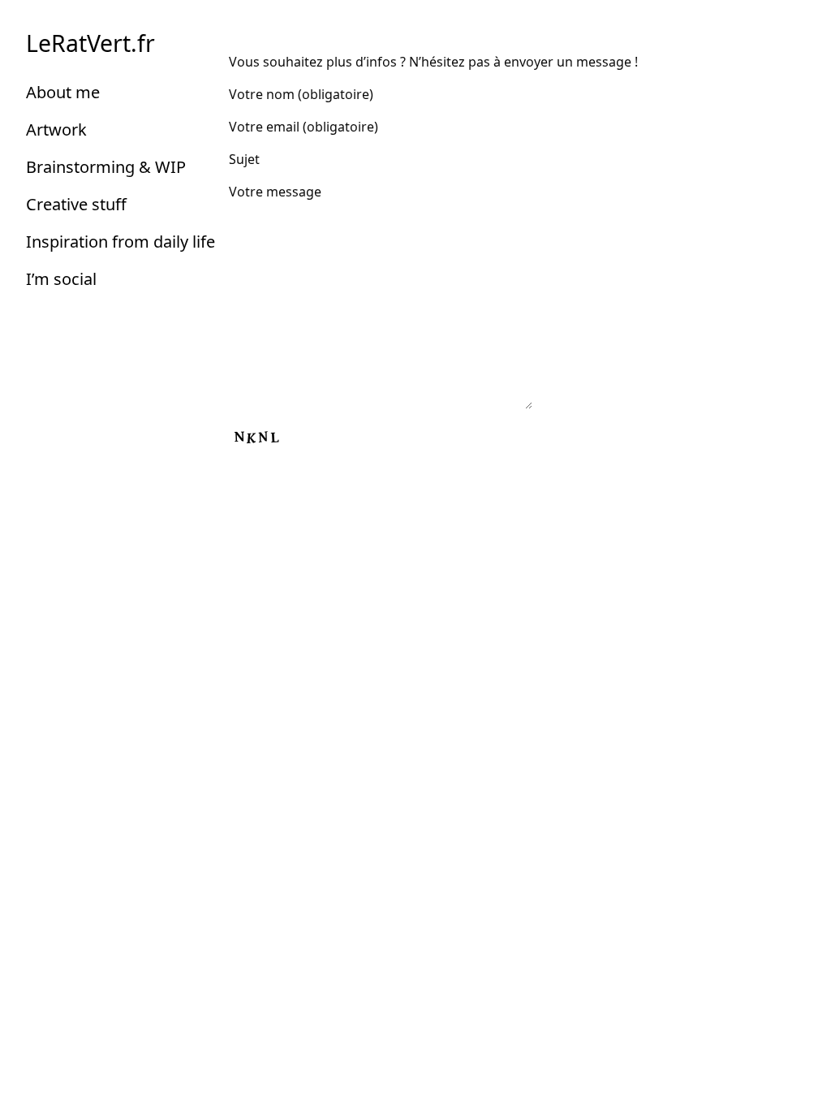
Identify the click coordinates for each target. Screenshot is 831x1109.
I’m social (61, 279)
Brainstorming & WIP (106, 167)
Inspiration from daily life (120, 241)
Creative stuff (76, 204)
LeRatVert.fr (90, 43)
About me (63, 92)
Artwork (56, 129)
